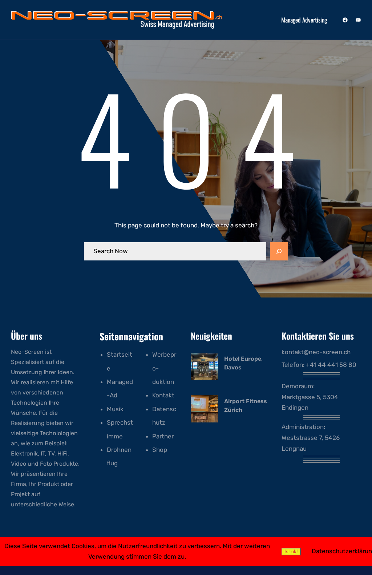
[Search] (279, 251)
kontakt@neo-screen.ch (316, 352)
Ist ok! (291, 551)
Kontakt (163, 395)
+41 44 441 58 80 (331, 364)
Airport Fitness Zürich (245, 405)
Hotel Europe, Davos (243, 363)
